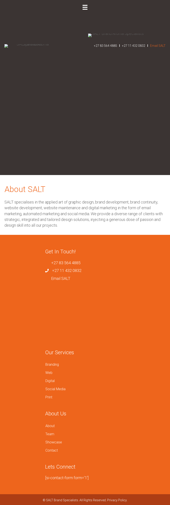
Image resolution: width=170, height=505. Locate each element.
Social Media (55, 389)
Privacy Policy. (117, 500)
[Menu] (85, 7)
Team (49, 434)
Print (48, 397)
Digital (50, 381)
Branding (52, 364)
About (50, 426)
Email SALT (157, 45)
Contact (51, 450)
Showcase (53, 442)
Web (48, 373)
